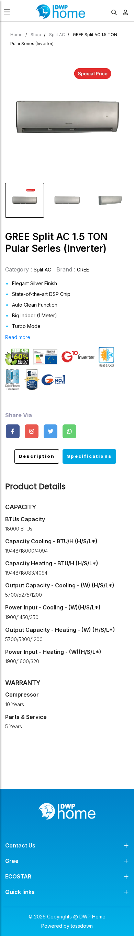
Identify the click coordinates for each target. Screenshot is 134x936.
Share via (18, 415)
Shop (36, 34)
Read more (17, 337)
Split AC (57, 34)
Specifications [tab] (89, 456)
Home (16, 34)
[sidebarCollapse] (6, 11)
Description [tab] (37, 456)
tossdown (82, 926)
